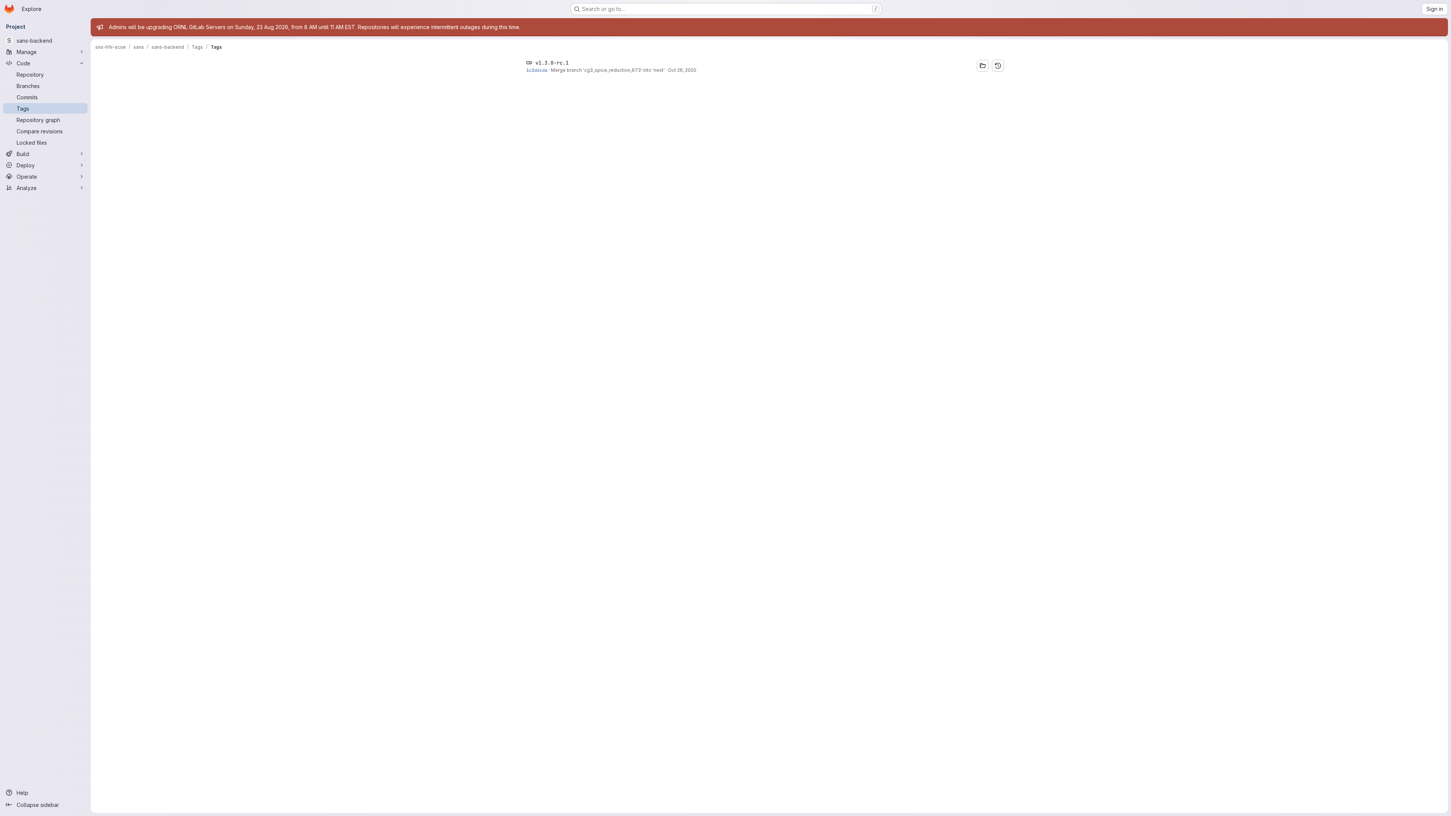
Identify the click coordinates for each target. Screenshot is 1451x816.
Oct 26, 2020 (682, 70)
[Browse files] (983, 66)
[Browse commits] (998, 66)
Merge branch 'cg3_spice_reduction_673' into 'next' (608, 70)
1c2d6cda (537, 70)
